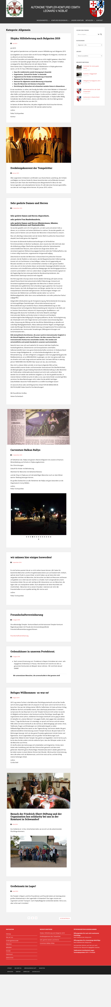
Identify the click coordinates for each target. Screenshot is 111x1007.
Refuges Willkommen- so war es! (29, 692)
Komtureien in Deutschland (91, 97)
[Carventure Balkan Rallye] (38, 427)
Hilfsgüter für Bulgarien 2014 (91, 81)
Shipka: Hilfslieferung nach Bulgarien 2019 (35, 38)
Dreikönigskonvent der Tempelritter (31, 168)
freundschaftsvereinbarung (19, 636)
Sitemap (8, 934)
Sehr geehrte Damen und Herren (29, 203)
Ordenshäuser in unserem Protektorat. (32, 651)
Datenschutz (9, 957)
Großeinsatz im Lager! (23, 886)
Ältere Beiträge (64, 918)
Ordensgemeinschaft (12, 940)
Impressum (9, 954)
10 (44, 536)
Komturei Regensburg (59, 20)
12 (48, 536)
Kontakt (99, 20)
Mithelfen (89, 20)
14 (38, 539)
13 (50, 536)
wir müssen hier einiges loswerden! (31, 557)
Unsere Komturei (77, 20)
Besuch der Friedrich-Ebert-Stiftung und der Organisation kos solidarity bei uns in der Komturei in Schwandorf (36, 816)
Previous (8, 514)
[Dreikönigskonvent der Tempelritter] (38, 145)
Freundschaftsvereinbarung (26, 614)
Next (69, 514)
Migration (9, 944)
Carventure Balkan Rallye (25, 450)
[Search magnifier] (101, 34)
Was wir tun (9, 937)
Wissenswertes (42, 20)
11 (46, 536)
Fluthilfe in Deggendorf (90, 74)
